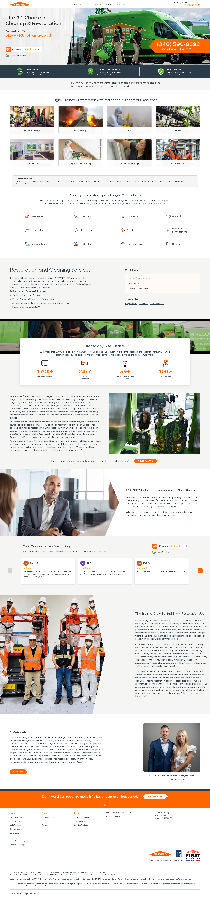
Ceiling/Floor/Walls (116, 181)
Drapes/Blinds (150, 181)
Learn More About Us (139, 278)
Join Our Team (136, 283)
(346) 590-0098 (192, 5)
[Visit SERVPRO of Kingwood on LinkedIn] (105, 805)
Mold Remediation (17, 825)
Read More (18, 772)
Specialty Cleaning (17, 841)
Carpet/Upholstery (100, 181)
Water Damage (16, 817)
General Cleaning (17, 845)
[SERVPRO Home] (20, 4)
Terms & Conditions (81, 817)
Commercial (95, 4)
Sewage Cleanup (23, 181)
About (108, 4)
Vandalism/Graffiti (23, 184)
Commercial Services (139, 288)
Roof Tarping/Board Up (178, 181)
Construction (15, 833)
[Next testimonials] (200, 570)
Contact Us (121, 4)
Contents (35, 184)
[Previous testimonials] (10, 570)
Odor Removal (162, 181)
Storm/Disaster (16, 829)
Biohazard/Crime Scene (41, 181)
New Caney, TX (157, 303)
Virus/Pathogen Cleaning (61, 181)
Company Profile (48, 817)
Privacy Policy (79, 821)
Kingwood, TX (131, 303)
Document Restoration (134, 181)
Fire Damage (15, 821)
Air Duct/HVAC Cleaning (82, 181)
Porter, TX (143, 303)
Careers (45, 821)
